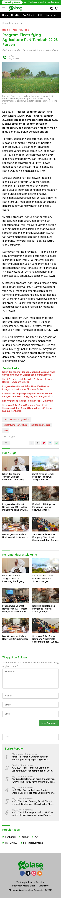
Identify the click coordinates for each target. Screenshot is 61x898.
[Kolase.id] (15, 8)
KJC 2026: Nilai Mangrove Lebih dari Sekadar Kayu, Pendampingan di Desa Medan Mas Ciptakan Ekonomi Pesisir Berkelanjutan (32, 769)
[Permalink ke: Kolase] (4, 57)
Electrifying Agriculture (15, 425)
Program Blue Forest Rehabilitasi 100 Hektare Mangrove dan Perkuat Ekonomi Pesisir (26, 388)
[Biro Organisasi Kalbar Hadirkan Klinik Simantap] (15, 524)
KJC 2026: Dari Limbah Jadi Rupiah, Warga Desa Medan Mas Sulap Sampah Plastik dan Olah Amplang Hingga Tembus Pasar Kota (33, 791)
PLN (6, 430)
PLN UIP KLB (11, 842)
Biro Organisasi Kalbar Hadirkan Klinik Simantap (27, 400)
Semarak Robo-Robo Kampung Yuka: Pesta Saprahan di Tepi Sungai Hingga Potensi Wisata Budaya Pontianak (27, 408)
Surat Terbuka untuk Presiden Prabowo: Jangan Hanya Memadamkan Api (27, 380)
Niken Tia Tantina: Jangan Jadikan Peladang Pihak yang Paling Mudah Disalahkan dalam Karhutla (28, 373)
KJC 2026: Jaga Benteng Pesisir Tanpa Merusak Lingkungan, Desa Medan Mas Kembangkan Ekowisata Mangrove (32, 802)
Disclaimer (44, 885)
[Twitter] (27, 873)
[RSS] (39, 873)
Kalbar (25, 837)
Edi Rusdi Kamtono (33, 842)
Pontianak (10, 837)
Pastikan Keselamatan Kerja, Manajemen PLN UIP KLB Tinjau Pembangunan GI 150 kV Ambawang (33, 780)
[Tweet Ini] (37, 443)
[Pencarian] (57, 8)
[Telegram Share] (50, 443)
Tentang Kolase (24, 882)
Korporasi (17, 29)
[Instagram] (33, 873)
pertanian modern (41, 425)
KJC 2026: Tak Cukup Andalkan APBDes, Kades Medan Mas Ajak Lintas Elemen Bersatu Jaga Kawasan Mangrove (32, 814)
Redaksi (40, 882)
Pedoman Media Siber (23, 885)
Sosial (26, 29)
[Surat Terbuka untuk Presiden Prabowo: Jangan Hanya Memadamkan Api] (45, 463)
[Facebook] (22, 873)
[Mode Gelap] (51, 8)
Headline (7, 29)
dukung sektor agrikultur (17, 419)
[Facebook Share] (31, 443)
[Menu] (4, 8)
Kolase (11, 56)
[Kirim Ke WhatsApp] (56, 443)
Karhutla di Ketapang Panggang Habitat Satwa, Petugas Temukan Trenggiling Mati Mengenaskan (27, 395)
